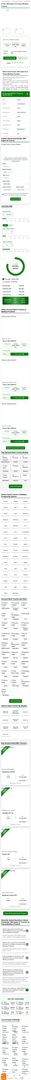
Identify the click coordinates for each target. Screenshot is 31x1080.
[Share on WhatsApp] (20, 63)
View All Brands (15, 486)
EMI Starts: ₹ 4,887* (15, 783)
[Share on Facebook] (13, 63)
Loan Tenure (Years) (8, 228)
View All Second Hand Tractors (16, 913)
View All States (15, 701)
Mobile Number (7, 169)
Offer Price (6, 175)
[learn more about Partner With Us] (27, 1075)
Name (4, 163)
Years (5, 225)
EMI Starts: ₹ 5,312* (15, 824)
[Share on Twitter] (18, 63)
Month (10, 225)
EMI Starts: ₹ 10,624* (15, 906)
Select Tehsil (20, 187)
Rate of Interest (7, 242)
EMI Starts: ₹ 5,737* (15, 865)
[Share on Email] (23, 63)
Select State (6, 181)
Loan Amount (6, 211)
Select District (7, 187)
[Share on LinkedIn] (15, 63)
